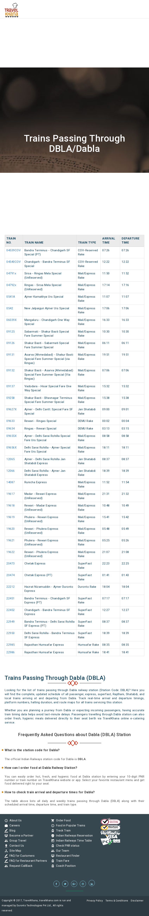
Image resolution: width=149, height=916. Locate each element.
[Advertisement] (74, 27)
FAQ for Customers (21, 855)
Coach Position (65, 865)
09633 (10, 421)
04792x (11, 285)
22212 (10, 586)
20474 (10, 575)
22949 (10, 621)
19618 (10, 505)
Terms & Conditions (117, 900)
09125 (10, 331)
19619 (10, 517)
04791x (11, 273)
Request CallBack (20, 865)
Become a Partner (20, 835)
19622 (10, 552)
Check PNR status (66, 845)
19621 (10, 540)
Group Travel (17, 840)
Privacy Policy (95, 900)
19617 (10, 494)
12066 (10, 471)
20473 (10, 563)
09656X (11, 447)
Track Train (62, 830)
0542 (9, 308)
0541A (10, 296)
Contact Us (16, 845)
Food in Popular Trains (69, 825)
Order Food (62, 820)
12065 (10, 459)
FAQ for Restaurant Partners (27, 860)
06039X (11, 320)
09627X (11, 409)
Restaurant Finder (67, 855)
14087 (10, 482)
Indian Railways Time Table (73, 840)
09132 (10, 370)
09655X (11, 436)
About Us (15, 820)
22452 (10, 610)
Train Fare (61, 860)
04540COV (13, 262)
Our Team (61, 850)
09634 (10, 428)
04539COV (13, 250)
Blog (11, 830)
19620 (10, 529)
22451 (10, 598)
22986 (10, 652)
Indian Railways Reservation (73, 835)
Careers (14, 825)
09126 (10, 343)
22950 (10, 633)
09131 (10, 354)
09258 (10, 398)
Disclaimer (137, 900)
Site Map (14, 850)
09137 (10, 386)
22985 (10, 644)
